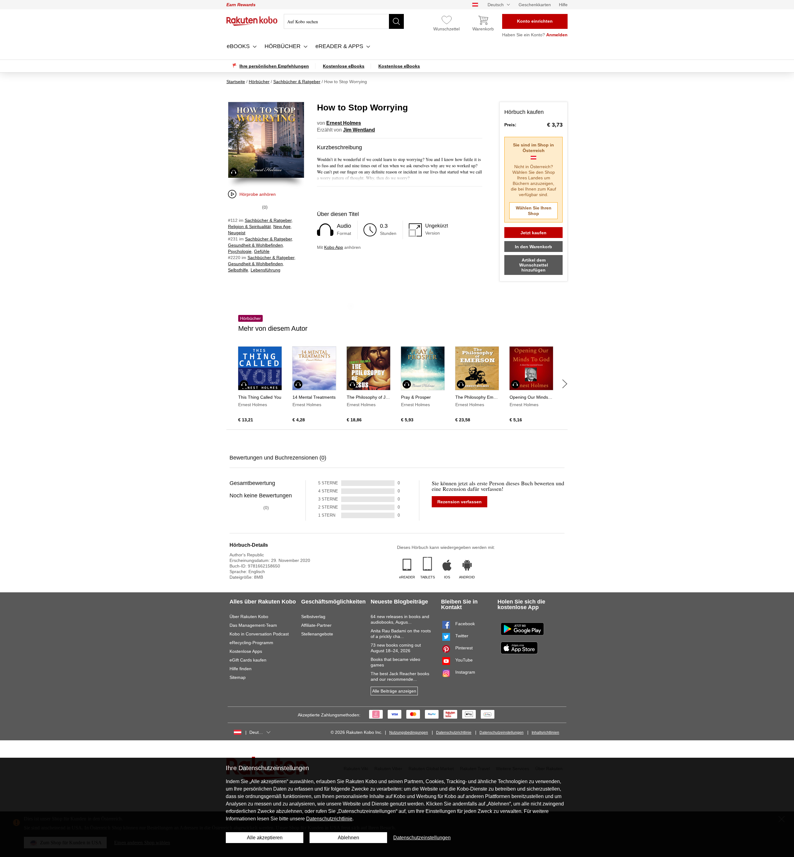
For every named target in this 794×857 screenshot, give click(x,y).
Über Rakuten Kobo (249, 616)
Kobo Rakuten (252, 21)
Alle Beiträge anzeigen (394, 691)
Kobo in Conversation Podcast (259, 633)
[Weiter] (565, 383)
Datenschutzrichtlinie (453, 732)
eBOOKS (239, 46)
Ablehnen (348, 837)
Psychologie (240, 251)
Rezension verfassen (459, 501)
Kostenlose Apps (246, 651)
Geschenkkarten (535, 4)
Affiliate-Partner (316, 625)
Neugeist (236, 232)
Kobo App (333, 247)
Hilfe (563, 4)
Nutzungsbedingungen (408, 732)
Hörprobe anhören (257, 194)
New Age (282, 226)
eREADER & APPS (340, 46)
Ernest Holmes (343, 123)
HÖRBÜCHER (283, 46)
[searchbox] (344, 21)
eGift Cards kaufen (248, 659)
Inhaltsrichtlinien (545, 732)
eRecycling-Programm (251, 642)
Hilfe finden (241, 668)
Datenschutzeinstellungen (502, 732)
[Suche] (396, 21)
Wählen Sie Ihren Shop (533, 210)
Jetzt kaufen (533, 232)
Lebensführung (265, 269)
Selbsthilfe (238, 269)
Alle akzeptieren (265, 837)
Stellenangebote (317, 633)
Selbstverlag (313, 616)
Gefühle (262, 251)
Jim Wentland (359, 129)
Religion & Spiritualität (249, 226)
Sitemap (238, 677)
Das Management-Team (253, 625)
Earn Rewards (241, 4)
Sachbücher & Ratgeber (268, 220)
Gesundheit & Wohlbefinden (255, 245)
